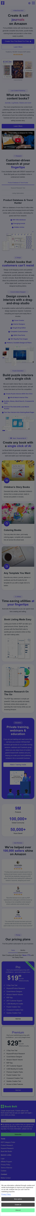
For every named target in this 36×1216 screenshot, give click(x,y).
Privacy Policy (6, 1194)
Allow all (18, 1210)
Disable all (18, 1205)
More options (18, 1199)
